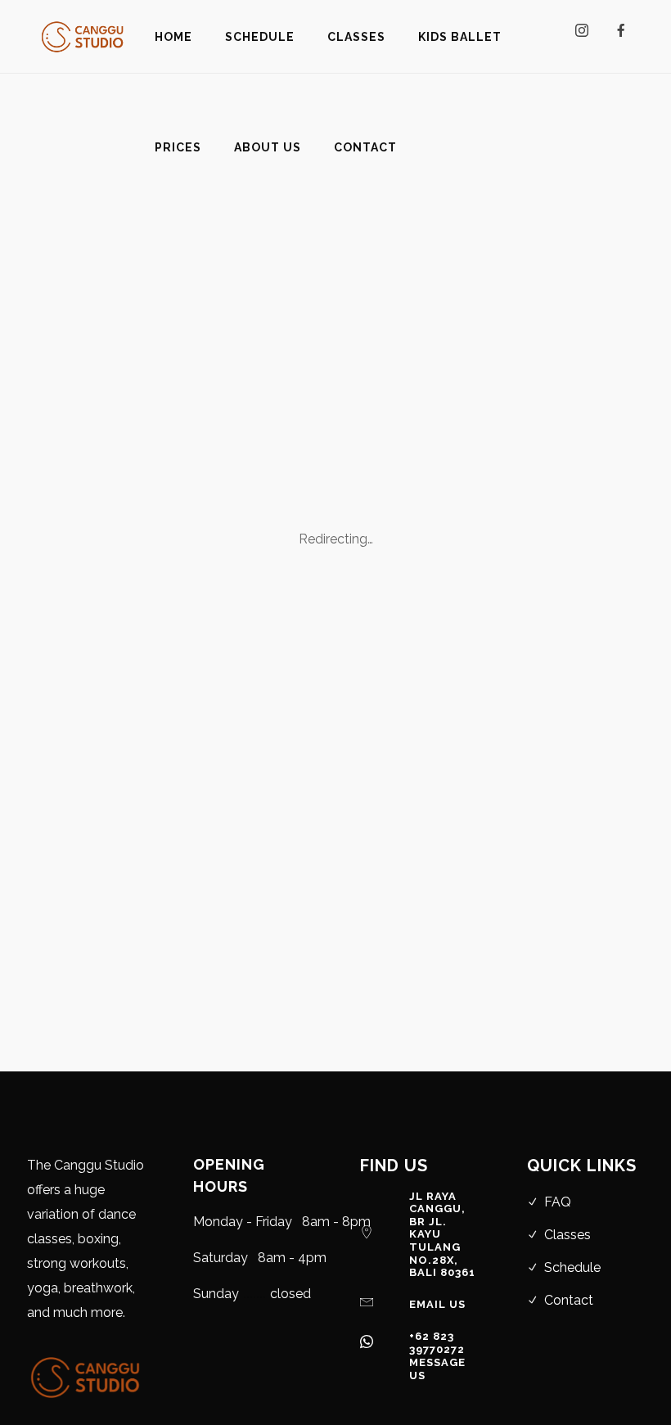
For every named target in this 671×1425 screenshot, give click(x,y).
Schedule (572, 1267)
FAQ (557, 1202)
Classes (567, 1234)
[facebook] (628, 37)
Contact (568, 1300)
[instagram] (588, 37)
